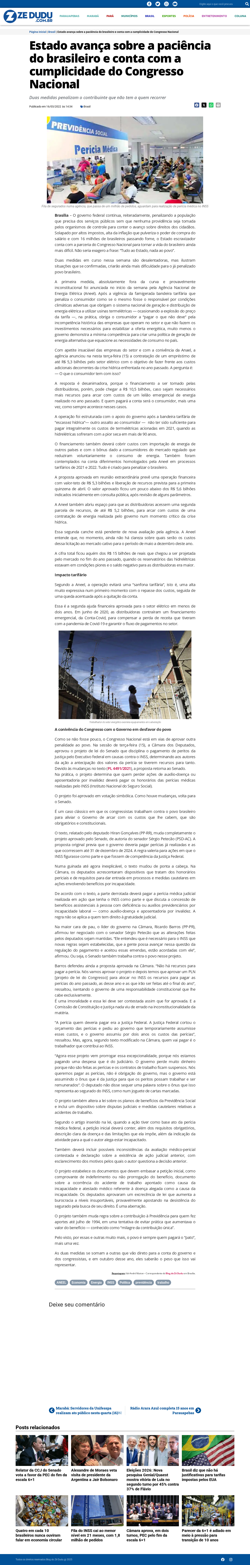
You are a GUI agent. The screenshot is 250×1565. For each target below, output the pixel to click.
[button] (196, 105)
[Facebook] (222, 1559)
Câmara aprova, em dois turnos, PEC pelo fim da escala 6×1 (148, 1535)
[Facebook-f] (149, 4)
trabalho (163, 1282)
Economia (79, 1282)
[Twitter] (157, 4)
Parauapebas (69, 16)
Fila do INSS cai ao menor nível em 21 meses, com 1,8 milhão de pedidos (95, 1535)
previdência (144, 1282)
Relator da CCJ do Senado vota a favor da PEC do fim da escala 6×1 (41, 1475)
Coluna (240, 16)
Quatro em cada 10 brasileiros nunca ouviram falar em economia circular (39, 1535)
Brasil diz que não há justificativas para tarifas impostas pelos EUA (203, 1475)
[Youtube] (175, 4)
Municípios (129, 16)
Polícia (188, 16)
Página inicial (37, 31)
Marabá (93, 16)
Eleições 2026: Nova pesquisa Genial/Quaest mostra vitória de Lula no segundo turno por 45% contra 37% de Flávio (153, 1479)
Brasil (149, 16)
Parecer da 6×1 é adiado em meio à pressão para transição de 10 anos (206, 1535)
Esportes (169, 16)
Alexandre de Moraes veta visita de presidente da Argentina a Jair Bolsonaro (94, 1475)
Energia (96, 1282)
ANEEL (61, 1282)
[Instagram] (166, 4)
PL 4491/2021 (119, 768)
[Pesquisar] (247, 4)
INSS (110, 1282)
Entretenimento (214, 16)
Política (125, 1282)
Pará (110, 16)
